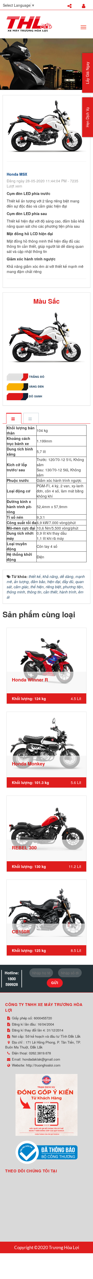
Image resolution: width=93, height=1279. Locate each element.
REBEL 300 (24, 847)
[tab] (13, 419)
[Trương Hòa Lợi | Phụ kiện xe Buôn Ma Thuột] (29, 23)
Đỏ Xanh (35, 396)
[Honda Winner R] (46, 660)
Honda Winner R (30, 679)
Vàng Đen (36, 386)
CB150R (21, 931)
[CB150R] (46, 912)
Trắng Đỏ (36, 377)
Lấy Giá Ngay (87, 73)
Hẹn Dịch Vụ (87, 117)
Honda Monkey (28, 763)
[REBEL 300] (46, 828)
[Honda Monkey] (46, 744)
